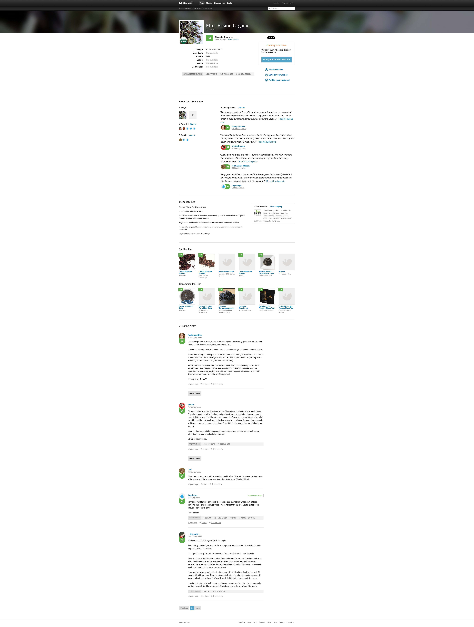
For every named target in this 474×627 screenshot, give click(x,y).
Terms (275, 622)
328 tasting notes (238, 168)
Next (198, 608)
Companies (187, 8)
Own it (192, 135)
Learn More (276, 3)
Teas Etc (195, 8)
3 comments (218, 596)
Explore (230, 3)
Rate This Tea (233, 39)
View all (241, 108)
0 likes (204, 523)
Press (249, 622)
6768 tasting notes (239, 129)
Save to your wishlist (278, 75)
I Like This (201, 384)
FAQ (255, 622)
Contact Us (290, 622)
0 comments (218, 384)
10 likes (205, 384)
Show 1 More (194, 393)
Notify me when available (276, 59)
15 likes (205, 596)
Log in (292, 3)
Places (209, 3)
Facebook (262, 622)
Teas (202, 3)
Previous (184, 608)
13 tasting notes (238, 188)
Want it (193, 124)
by (211, 30)
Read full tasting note (267, 142)
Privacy (282, 622)
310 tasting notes (238, 148)
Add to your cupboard (279, 80)
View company (276, 207)
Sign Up (285, 3)
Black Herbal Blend (214, 50)
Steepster (187, 3)
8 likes (205, 484)
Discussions (219, 3)
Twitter (269, 622)
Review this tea (276, 70)
